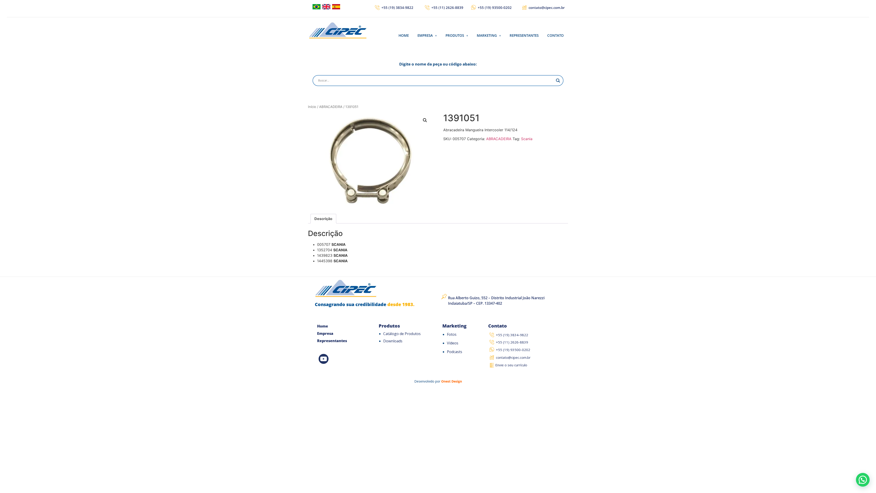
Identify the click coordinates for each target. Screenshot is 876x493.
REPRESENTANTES (524, 35)
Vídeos (452, 343)
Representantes (332, 340)
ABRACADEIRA (330, 107)
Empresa (325, 333)
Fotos (451, 334)
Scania (526, 138)
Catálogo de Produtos (402, 333)
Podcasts (454, 351)
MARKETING (487, 35)
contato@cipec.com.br (547, 7)
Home (322, 326)
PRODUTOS (455, 35)
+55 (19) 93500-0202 (495, 7)
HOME (404, 35)
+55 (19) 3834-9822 (397, 7)
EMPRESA (425, 35)
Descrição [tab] (323, 218)
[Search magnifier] (558, 80)
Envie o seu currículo (511, 365)
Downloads (392, 341)
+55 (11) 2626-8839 (447, 7)
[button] (427, 35)
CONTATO (555, 35)
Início (312, 107)
